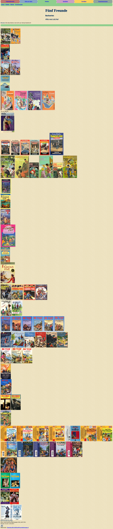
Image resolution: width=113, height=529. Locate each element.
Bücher (12, 4)
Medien (47, 1)
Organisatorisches (103, 1)
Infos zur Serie (28, 1)
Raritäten (65, 1)
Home (2, 4)
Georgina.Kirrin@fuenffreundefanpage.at (18, 527)
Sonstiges (83, 1)
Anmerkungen (19, 4)
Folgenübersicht (10, 1)
